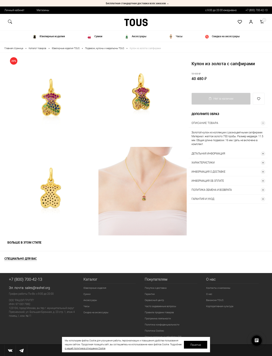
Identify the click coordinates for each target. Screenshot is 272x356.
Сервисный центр (154, 300)
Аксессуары (90, 300)
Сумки (86, 294)
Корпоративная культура (219, 306)
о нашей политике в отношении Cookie (85, 348)
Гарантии (150, 294)
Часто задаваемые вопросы (160, 306)
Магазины (43, 10)
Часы (86, 306)
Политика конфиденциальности (162, 324)
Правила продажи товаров (159, 312)
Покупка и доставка (156, 288)
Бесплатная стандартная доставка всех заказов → (137, 3)
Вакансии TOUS (215, 300)
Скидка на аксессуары (95, 312)
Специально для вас (20, 259)
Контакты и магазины (218, 288)
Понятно (195, 344)
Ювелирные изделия (94, 288)
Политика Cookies (154, 330)
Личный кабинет (14, 10)
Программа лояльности (158, 318)
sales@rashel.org (37, 288)
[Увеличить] (50, 99)
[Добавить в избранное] (259, 99)
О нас (209, 294)
